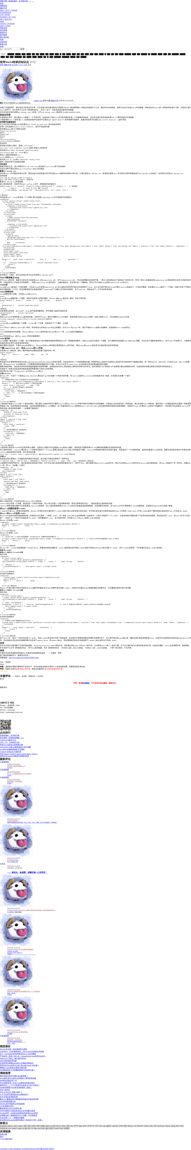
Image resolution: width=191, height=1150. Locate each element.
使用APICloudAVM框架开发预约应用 (14, 756)
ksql (112, 54)
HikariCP (154, 54)
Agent (57, 54)
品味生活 (3, 28)
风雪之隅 (3, 1134)
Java (82, 54)
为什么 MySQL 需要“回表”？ (11, 1092)
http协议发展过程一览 (8, 1080)
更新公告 (3, 44)
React (74, 54)
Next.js (68, 54)
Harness (18, 54)
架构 (138, 54)
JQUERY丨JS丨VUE (8, 17)
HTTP (87, 54)
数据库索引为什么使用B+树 (11, 1108)
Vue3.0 (8, 662)
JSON (134, 54)
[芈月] (2, 864)
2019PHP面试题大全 (8, 1101)
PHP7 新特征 (5, 1090)
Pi (105, 54)
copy (116, 54)
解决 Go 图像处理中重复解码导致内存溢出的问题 (19, 1099)
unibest (29, 57)
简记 (2, 1137)
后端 (37, 54)
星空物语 (3, 35)
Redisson (144, 54)
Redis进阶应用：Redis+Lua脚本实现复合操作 (17, 1083)
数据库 (121, 54)
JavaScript (175, 54)
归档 (2, 39)
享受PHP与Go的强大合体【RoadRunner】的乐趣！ (19, 1065)
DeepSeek (11, 54)
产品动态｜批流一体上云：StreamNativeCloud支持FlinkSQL (23, 1056)
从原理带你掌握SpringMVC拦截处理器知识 (16, 1063)
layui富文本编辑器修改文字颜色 (12, 749)
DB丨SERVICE (6, 19)
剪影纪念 (3, 32)
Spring (3, 57)
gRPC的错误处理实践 (8, 1061)
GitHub (42, 54)
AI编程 (52, 54)
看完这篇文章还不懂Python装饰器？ (14, 1076)
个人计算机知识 (6, 1139)
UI (48, 57)
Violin (165, 54)
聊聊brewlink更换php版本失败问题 (13, 1068)
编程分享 (3, 8)
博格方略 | (16, 1)
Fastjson (182, 54)
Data (77, 57)
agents (29, 54)
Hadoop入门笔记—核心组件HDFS (13, 1058)
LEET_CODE (5, 26)
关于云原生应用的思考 (9, 1097)
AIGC (11, 57)
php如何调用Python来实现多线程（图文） (16, 1087)
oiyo (24, 57)
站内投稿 (3, 30)
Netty (91, 54)
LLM (169, 54)
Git (149, 54)
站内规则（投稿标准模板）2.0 (11, 738)
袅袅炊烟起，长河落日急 (9, 735)
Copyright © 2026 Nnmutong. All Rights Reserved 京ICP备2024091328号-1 (27, 1149)
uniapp (34, 57)
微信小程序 (65, 57)
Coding (160, 54)
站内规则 (85, 683)
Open (51, 57)
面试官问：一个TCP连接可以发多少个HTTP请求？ (20, 1085)
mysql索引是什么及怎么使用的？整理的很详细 (18, 1078)
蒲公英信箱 (4, 37)
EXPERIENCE (5, 12)
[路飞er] (16, 890)
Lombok (72, 57)
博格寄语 (3, 6)
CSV (108, 54)
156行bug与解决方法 (8, 740)
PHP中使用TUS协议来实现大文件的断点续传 (17, 1111)
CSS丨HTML (5, 15)
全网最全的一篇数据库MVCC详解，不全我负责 (18, 1115)
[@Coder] (16, 800)
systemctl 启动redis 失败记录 (10, 752)
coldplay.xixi (38, 101)
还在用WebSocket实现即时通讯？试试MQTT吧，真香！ (21, 1120)
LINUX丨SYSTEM (7, 24)
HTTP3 (101, 54)
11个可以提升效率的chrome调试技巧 (14, 1094)
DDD (46, 54)
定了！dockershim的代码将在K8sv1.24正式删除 (18, 1054)
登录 (2, 46)
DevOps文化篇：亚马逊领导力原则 (13, 1049)
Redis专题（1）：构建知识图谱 (12, 1118)
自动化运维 (18, 57)
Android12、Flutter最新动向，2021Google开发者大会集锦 (22, 1051)
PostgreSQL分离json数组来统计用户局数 (15, 747)
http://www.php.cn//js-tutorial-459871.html (24, 658)
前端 (33, 54)
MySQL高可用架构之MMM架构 (12, 1104)
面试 (63, 54)
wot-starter (57, 57)
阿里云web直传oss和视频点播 (11, 745)
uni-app (40, 57)
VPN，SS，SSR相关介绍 (9, 742)
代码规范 (83, 57)
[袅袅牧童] (4, 762)
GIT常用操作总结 (7, 1106)
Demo (23, 54)
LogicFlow (128, 54)
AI (60, 54)
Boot (7, 57)
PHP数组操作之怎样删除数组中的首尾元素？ (17, 1070)
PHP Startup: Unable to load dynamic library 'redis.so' (19, 754)
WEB (2, 21)
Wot (44, 57)
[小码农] (16, 971)
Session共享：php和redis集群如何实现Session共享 (19, 1113)
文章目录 (3, 42)
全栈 (78, 54)
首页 (2, 3)
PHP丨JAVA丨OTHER (8, 10)
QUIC (96, 54)
